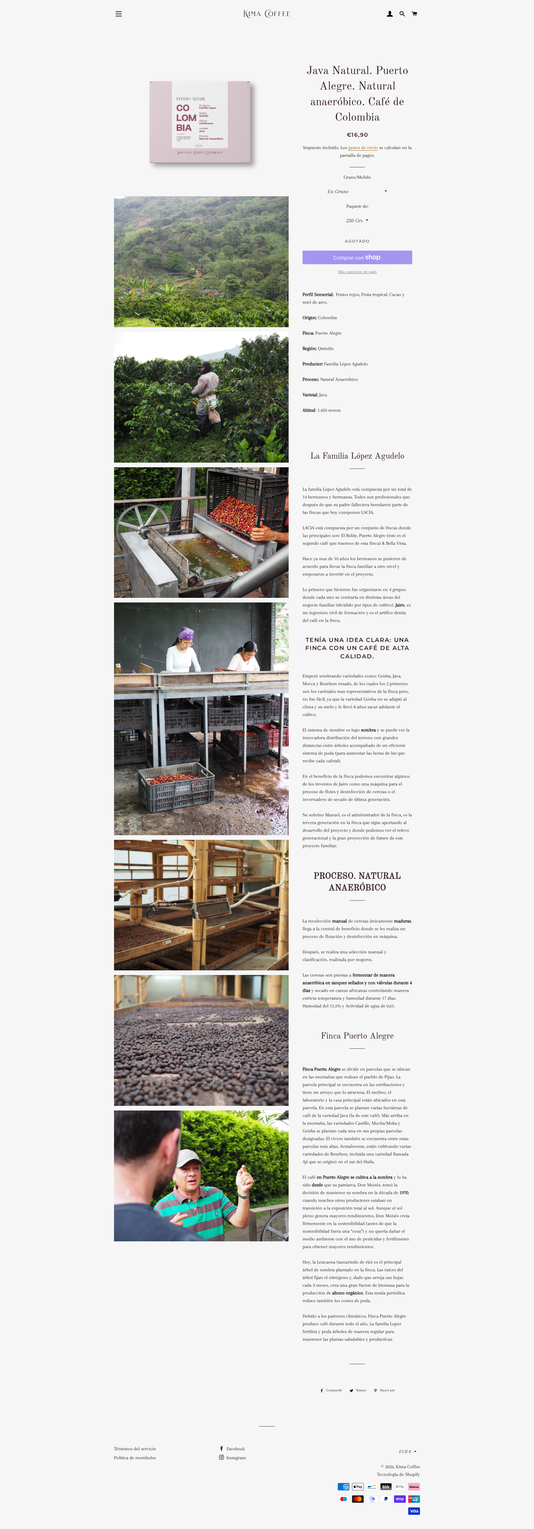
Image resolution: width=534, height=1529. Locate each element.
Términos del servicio (135, 1449)
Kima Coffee (408, 1466)
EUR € (405, 1451)
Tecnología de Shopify (398, 1474)
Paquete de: (357, 206)
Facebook (235, 1449)
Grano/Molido (357, 177)
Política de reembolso (135, 1457)
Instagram (235, 1457)
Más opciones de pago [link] (357, 271)
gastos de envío (363, 147)
